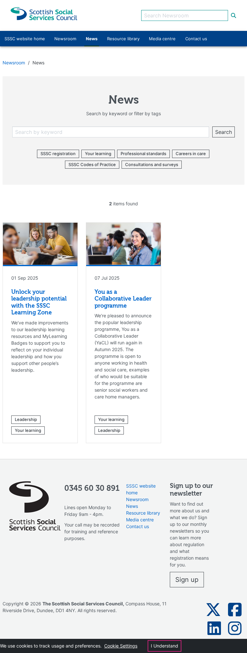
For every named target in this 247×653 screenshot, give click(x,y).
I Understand (164, 645)
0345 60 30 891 (92, 488)
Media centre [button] (162, 38)
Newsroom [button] (65, 38)
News (132, 506)
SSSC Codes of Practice (92, 164)
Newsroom (14, 62)
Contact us (137, 526)
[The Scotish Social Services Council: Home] (44, 13)
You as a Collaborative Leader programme (123, 299)
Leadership (26, 419)
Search (223, 132)
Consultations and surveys (151, 164)
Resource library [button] (123, 38)
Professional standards (143, 153)
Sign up (186, 579)
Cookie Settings (120, 645)
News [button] (91, 38)
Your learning (98, 153)
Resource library (143, 513)
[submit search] (233, 15)
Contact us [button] (196, 38)
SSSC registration (58, 153)
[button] (213, 609)
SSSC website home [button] (25, 38)
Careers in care (191, 153)
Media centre (140, 519)
